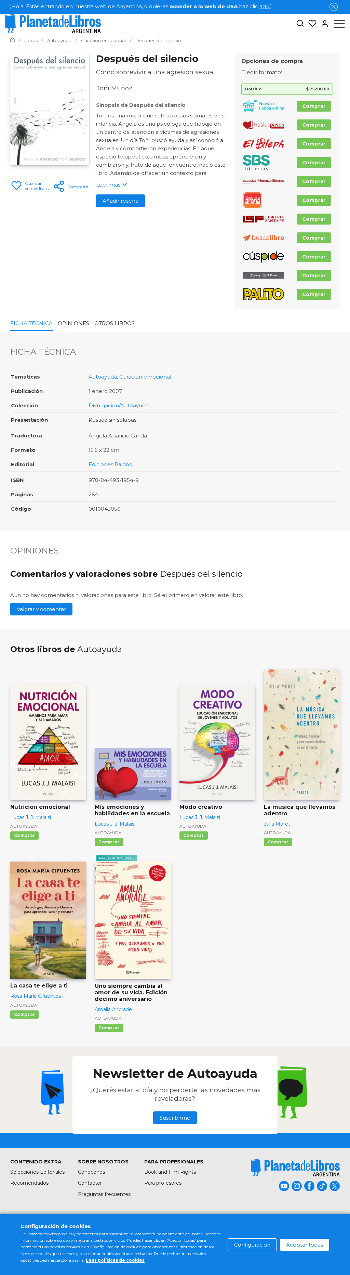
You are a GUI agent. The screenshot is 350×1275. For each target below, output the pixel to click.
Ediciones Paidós (110, 464)
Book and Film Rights (170, 1172)
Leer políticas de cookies (115, 1260)
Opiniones (73, 323)
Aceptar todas (304, 1244)
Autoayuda (103, 376)
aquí (265, 6)
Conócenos (91, 1172)
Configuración (252, 1244)
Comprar (314, 106)
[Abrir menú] (339, 23)
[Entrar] (323, 24)
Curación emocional (145, 376)
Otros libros (114, 323)
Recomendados (29, 1183)
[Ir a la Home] (12, 40)
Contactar (90, 1183)
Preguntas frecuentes (104, 1194)
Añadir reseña (120, 200)
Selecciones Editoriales (37, 1172)
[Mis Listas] (310, 24)
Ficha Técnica (31, 323)
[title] (295, 1167)
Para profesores (162, 1183)
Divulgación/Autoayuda (119, 405)
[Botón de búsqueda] (300, 23)
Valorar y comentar (41, 609)
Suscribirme (175, 1117)
